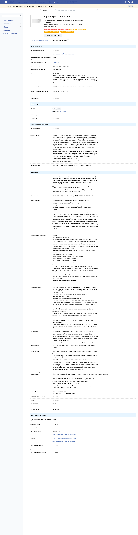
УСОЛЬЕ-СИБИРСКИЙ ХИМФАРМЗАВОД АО (64, 54)
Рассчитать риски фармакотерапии (38, 347)
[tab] (39, 40)
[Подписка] (125, 2)
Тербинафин (55, 62)
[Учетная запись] (132, 2)
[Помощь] (129, 2)
